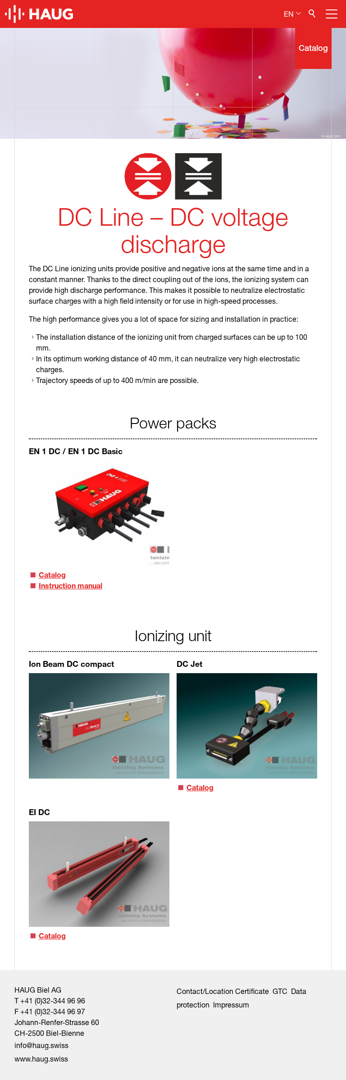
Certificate (252, 991)
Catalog (52, 574)
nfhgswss (42, 1045)
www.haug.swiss (41, 1058)
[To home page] (39, 14)
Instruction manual (70, 585)
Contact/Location (205, 991)
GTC (280, 991)
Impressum (231, 1004)
